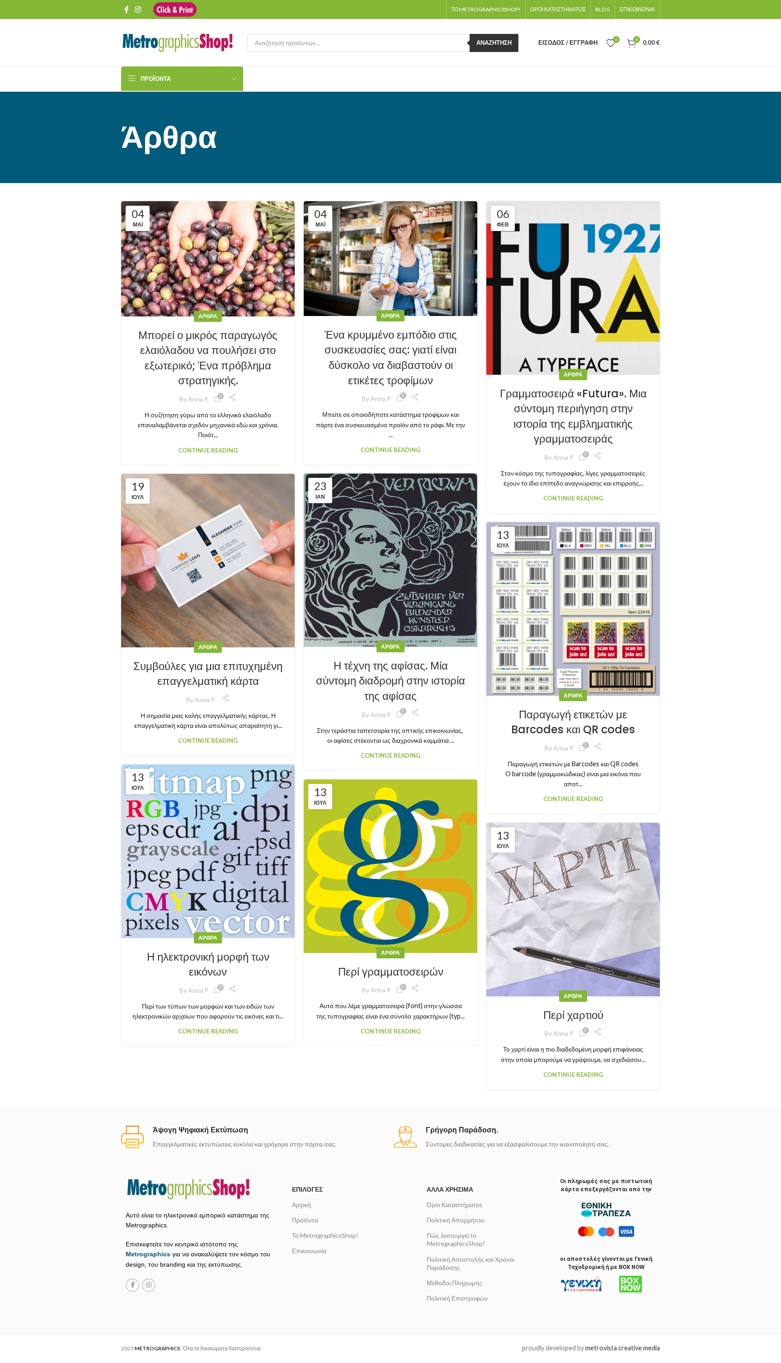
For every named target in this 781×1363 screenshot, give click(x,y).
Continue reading (208, 450)
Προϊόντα (305, 1220)
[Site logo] (175, 9)
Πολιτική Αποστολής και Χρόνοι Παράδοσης (470, 1263)
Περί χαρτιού (573, 1015)
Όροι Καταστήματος (455, 1204)
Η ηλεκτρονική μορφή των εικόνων (208, 964)
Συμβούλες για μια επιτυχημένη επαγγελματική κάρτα (207, 674)
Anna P (198, 399)
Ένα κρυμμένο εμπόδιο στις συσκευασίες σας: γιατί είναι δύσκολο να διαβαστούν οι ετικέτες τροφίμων (391, 357)
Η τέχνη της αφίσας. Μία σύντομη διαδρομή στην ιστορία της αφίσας (390, 680)
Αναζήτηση (494, 42)
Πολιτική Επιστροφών (457, 1298)
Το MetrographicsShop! (325, 1235)
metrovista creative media (622, 1348)
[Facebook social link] (126, 9)
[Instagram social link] (138, 9)
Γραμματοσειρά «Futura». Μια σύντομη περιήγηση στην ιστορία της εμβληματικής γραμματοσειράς (573, 416)
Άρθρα (207, 316)
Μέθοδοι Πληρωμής (454, 1283)
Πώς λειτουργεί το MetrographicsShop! (456, 1239)
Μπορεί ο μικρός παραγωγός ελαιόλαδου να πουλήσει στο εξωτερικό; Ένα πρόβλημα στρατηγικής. (208, 358)
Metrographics (148, 1254)
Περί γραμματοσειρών (390, 971)
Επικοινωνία (309, 1251)
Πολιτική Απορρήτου (456, 1220)
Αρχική (301, 1204)
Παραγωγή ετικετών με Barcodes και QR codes (573, 722)
